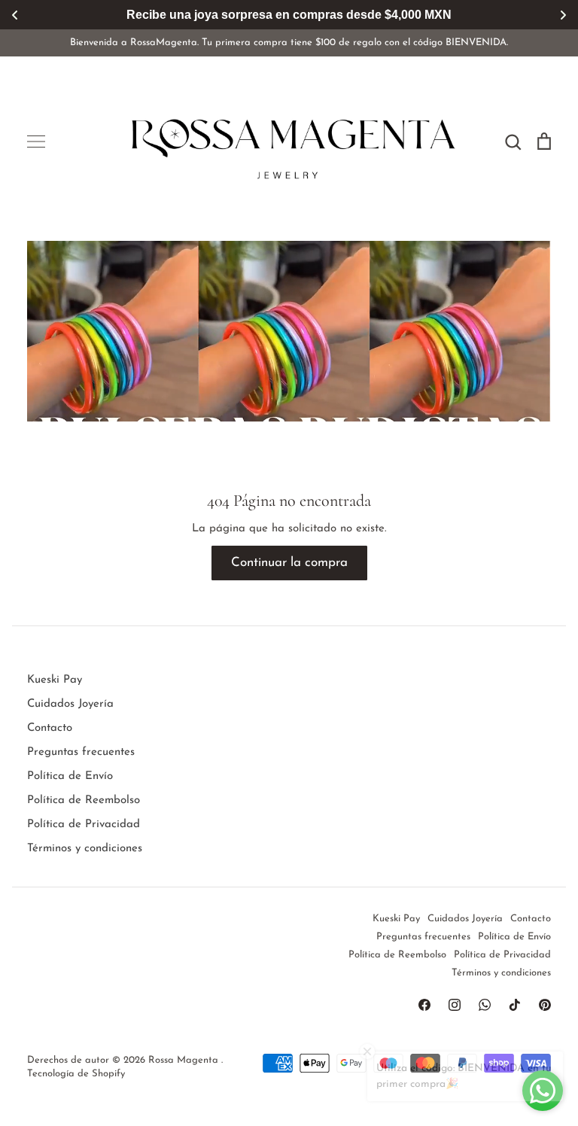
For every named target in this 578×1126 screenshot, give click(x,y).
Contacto (49, 728)
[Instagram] (455, 1005)
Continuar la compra (289, 562)
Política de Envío (70, 776)
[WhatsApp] (485, 1005)
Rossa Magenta (184, 1060)
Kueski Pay (54, 680)
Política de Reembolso (83, 800)
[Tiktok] (515, 1005)
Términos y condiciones (84, 848)
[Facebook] (424, 1005)
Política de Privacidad (83, 824)
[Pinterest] (545, 1005)
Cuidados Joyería (70, 704)
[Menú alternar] (36, 141)
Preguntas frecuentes (81, 752)
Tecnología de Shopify (76, 1074)
